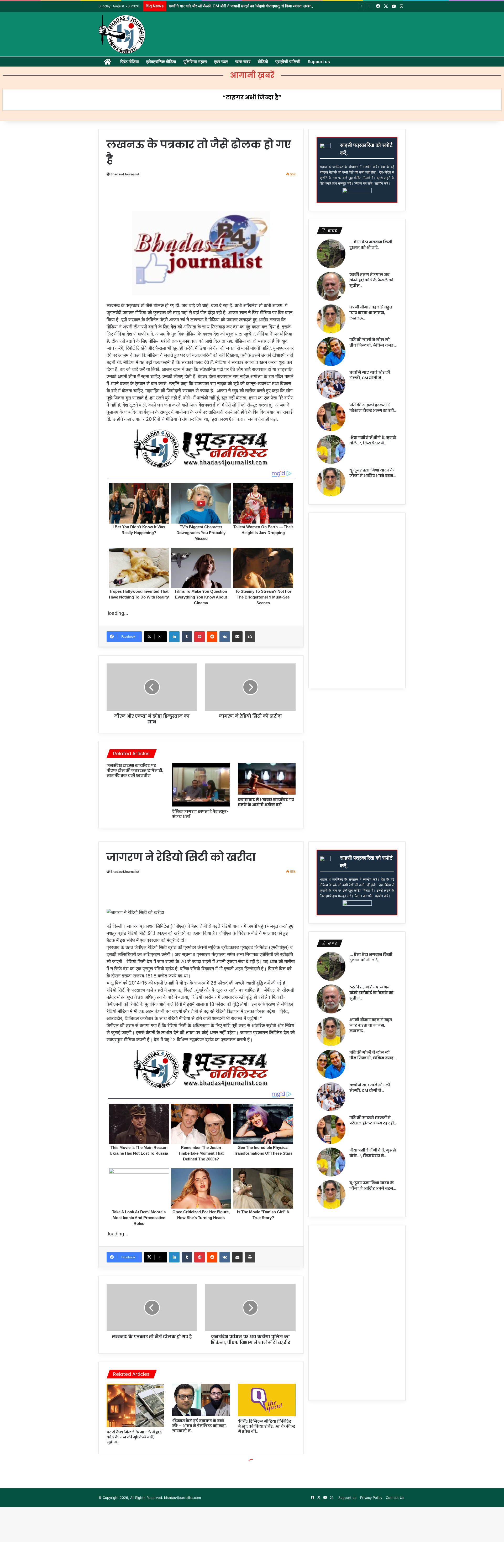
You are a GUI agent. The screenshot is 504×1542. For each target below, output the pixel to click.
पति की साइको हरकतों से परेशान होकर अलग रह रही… (373, 407)
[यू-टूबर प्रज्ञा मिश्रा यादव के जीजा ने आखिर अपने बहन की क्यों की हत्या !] (331, 482)
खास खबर (242, 61)
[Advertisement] (203, 196)
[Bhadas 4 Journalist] (122, 34)
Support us (319, 61)
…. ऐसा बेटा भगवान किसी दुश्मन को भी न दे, (370, 244)
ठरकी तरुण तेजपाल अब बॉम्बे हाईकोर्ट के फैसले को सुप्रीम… (371, 280)
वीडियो (263, 61)
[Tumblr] (187, 636)
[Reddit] (212, 636)
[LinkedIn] (174, 636)
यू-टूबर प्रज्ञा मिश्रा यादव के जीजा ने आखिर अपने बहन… (372, 473)
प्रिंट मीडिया (129, 61)
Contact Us (395, 1497)
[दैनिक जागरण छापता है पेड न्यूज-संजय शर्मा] (201, 784)
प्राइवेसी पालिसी (287, 61)
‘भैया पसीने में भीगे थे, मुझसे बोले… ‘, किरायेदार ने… (372, 440)
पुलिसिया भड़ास (195, 61)
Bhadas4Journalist (125, 174)
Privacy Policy (371, 1497)
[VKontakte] (224, 636)
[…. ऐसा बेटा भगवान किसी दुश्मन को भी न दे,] (331, 253)
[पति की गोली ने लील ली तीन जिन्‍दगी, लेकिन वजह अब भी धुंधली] (331, 351)
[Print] (250, 636)
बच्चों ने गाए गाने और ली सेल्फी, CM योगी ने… (369, 375)
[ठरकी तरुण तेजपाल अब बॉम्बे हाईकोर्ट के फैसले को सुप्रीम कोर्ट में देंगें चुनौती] (331, 286)
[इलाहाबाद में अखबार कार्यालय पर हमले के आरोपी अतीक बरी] (267, 779)
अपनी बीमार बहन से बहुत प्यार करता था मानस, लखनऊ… (370, 313)
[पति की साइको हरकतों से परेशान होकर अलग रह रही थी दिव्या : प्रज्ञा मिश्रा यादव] (331, 416)
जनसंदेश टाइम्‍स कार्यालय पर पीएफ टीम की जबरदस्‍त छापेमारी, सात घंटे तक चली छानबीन (135, 770)
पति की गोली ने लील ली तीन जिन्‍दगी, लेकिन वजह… (372, 342)
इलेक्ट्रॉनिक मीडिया (161, 61)
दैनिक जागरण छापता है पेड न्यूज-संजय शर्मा (200, 814)
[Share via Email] (237, 636)
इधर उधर (221, 61)
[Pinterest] (199, 636)
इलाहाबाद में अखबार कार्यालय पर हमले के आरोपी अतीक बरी (266, 802)
